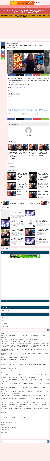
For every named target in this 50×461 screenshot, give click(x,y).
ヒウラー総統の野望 (5, 429)
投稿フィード (4, 320)
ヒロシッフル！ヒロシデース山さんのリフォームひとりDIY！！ (14, 417)
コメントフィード (5, 323)
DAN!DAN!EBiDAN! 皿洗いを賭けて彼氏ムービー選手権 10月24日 (27, 110)
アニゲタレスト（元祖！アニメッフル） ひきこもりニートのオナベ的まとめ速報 (18, 377)
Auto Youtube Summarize (19, 87)
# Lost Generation (15, 43)
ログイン (3, 317)
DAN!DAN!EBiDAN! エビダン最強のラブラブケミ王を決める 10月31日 (41, 110)
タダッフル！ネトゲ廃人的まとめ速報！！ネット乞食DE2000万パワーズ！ (16, 357)
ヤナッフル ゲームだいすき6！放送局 (9, 427)
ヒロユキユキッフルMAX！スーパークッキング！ (11, 419)
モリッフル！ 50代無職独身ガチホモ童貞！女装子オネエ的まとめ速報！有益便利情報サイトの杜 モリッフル (24, 402)
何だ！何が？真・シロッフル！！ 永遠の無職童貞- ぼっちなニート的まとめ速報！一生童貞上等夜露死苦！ (24, 364)
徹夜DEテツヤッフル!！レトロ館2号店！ (9, 422)
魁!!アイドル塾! (4, 432)
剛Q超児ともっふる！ (5, 424)
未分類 (9, 43)
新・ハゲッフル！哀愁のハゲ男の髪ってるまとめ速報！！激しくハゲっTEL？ (17, 359)
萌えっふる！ (4, 412)
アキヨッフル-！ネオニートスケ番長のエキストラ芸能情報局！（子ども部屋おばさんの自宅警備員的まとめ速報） (24, 395)
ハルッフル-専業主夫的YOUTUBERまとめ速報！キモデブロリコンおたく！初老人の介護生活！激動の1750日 (23, 374)
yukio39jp (28, 135)
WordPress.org (4, 326)
